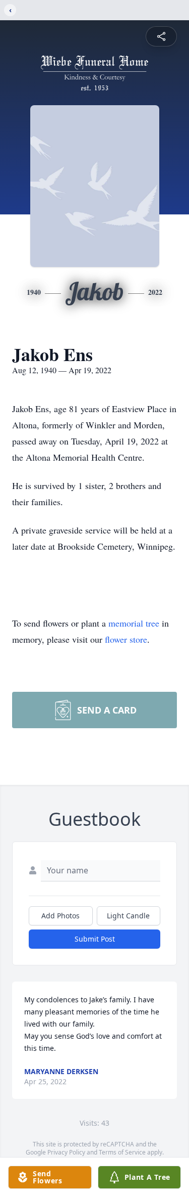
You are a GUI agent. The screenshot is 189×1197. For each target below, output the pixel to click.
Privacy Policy (66, 1152)
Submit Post (95, 939)
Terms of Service (122, 1152)
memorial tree (133, 623)
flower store (126, 639)
